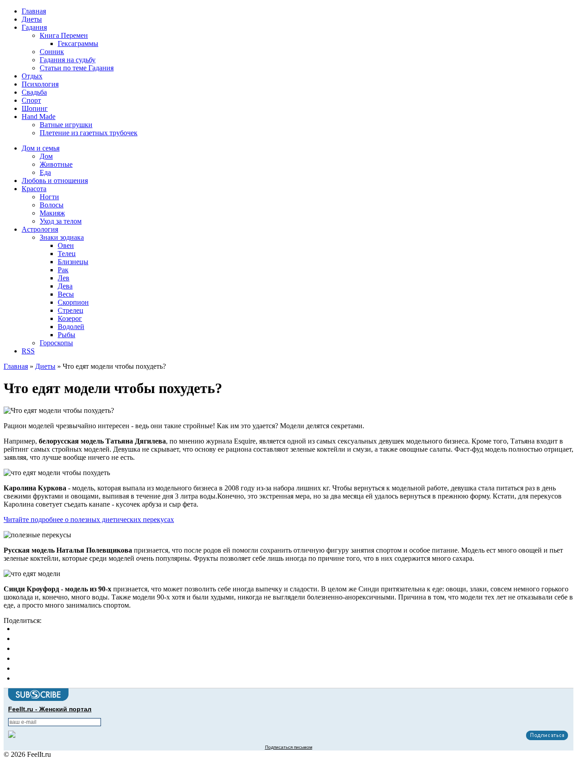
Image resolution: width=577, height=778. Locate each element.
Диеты (32, 19)
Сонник (52, 51)
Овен (66, 245)
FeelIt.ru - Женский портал (50, 709)
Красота (34, 188)
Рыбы (66, 335)
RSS (28, 351)
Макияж (52, 213)
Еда (45, 172)
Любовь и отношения (55, 180)
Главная (34, 11)
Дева (65, 286)
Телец (67, 253)
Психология (40, 84)
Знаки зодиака (62, 237)
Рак (63, 270)
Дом (46, 156)
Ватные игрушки (66, 124)
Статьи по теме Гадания (77, 68)
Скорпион (73, 302)
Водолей (71, 326)
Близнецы (73, 261)
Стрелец (70, 310)
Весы (66, 294)
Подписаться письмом (288, 747)
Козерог (70, 318)
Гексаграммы (78, 43)
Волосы (52, 205)
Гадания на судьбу (68, 60)
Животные (56, 164)
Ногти (49, 197)
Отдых (32, 76)
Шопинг (35, 108)
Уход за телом (61, 221)
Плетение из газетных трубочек (88, 133)
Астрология (40, 229)
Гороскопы (56, 343)
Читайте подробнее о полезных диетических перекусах (89, 519)
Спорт (31, 100)
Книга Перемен (64, 35)
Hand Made (38, 116)
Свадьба (34, 92)
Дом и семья (41, 148)
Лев (63, 278)
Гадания (34, 27)
